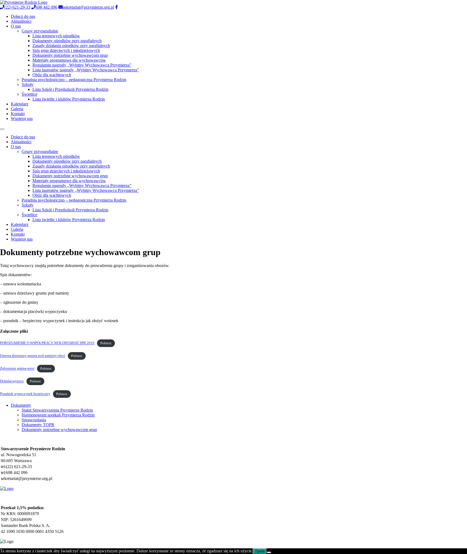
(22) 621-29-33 (17, 7)
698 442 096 (46, 7)
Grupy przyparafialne (40, 31)
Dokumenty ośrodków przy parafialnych (67, 40)
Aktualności (21, 21)
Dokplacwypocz (12, 381)
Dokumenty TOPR (38, 424)
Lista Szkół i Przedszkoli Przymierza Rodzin (70, 89)
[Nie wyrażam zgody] (269, 552)
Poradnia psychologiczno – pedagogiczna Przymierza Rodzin (74, 79)
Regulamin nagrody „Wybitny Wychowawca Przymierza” (81, 65)
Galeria (17, 108)
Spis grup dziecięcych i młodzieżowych (66, 50)
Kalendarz (19, 104)
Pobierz (105, 343)
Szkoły (28, 84)
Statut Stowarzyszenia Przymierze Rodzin (57, 410)
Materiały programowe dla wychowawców (69, 60)
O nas (16, 26)
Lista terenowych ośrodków (56, 36)
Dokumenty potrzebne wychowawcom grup (70, 55)
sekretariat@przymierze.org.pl (88, 7)
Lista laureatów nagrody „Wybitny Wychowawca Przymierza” (85, 70)
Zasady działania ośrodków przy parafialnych (71, 45)
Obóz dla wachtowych (51, 74)
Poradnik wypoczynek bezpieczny (25, 394)
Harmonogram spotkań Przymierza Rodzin (58, 415)
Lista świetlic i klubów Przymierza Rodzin (68, 99)
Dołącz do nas (23, 16)
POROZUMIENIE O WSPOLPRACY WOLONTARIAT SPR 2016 (47, 343)
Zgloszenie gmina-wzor (17, 369)
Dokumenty (21, 405)
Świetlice (29, 94)
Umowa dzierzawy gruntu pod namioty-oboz (32, 356)
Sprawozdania (34, 420)
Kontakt (18, 113)
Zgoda (260, 551)
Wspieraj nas (22, 118)
